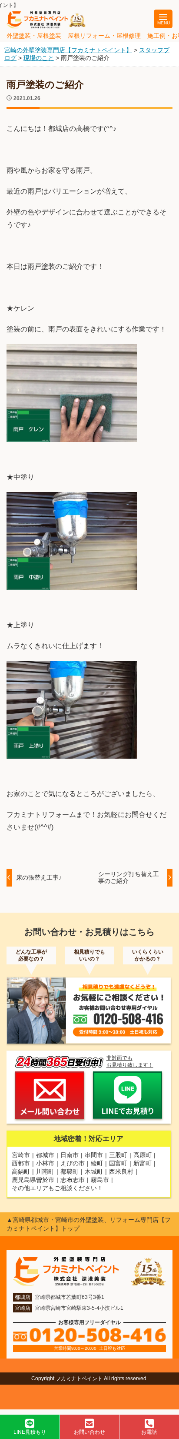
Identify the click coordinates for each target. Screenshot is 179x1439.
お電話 (149, 1432)
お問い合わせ (89, 1432)
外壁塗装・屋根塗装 (34, 35)
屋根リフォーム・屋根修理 (104, 35)
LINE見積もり (29, 1432)
